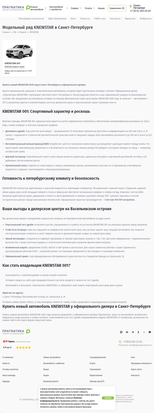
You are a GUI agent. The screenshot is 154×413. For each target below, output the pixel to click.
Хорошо (108, 398)
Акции (101, 8)
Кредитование (96, 375)
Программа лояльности (31, 18)
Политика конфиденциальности (135, 345)
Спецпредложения (98, 357)
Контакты (115, 18)
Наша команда (8, 375)
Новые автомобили (36, 8)
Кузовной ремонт (51, 381)
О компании (7, 357)
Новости (85, 18)
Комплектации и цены (14, 66)
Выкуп (46, 369)
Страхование (95, 369)
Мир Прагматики (57, 18)
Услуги (88, 8)
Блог (73, 18)
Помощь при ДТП (97, 381)
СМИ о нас (100, 18)
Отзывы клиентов (10, 369)
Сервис (75, 8)
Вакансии (130, 18)
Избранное (146, 18)
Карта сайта (136, 369)
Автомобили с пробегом (56, 8)
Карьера (6, 381)
